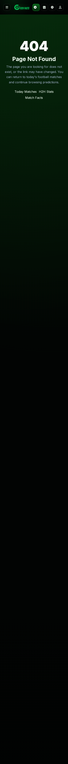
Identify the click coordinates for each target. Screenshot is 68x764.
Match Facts (34, 98)
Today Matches (26, 92)
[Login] (60, 7)
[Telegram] (36, 7)
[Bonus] (44, 7)
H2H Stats (46, 92)
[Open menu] (6, 7)
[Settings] (52, 7)
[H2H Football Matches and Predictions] (22, 7)
